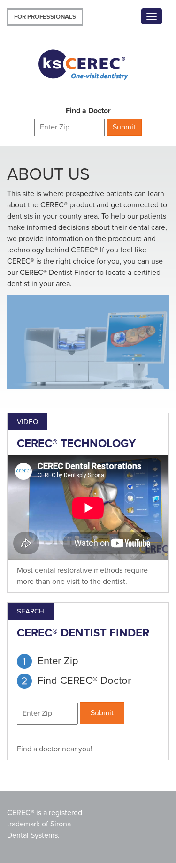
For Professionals (45, 17)
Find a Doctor (88, 110)
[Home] (91, 63)
